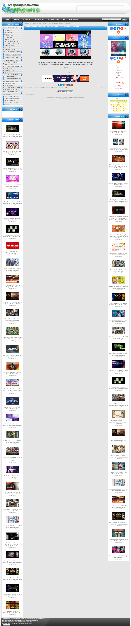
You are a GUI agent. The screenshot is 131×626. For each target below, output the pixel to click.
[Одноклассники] (65, 85)
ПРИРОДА (8, 47)
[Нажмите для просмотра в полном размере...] (65, 59)
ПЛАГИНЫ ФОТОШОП (11, 77)
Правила (16, 19)
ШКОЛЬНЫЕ (8, 32)
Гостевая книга (27, 19)
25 (125, 109)
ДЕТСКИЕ (7, 34)
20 (113, 109)
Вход (69, 98)
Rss (64, 19)
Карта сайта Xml (73, 19)
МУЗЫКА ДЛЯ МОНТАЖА (12, 98)
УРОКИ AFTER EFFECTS (12, 89)
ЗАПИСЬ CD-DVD (10, 72)
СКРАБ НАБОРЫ (9, 85)
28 (116, 111)
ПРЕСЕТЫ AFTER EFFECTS (13, 56)
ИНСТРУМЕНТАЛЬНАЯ (11, 102)
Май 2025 (118, 98)
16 (120, 107)
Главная (7, 19)
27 (113, 111)
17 (123, 107)
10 (123, 104)
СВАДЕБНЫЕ (8, 30)
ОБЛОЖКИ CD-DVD (10, 83)
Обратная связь (39, 19)
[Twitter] (62, 85)
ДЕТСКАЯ (7, 104)
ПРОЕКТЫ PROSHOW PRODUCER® (11, 63)
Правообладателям (53, 19)
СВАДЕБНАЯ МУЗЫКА (11, 96)
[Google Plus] (71, 85)
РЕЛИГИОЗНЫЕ (9, 40)
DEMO (65, 67)
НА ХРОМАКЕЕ (9, 38)
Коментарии (12, 138)
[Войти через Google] (125, 28)
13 (113, 107)
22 (118, 109)
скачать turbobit (65, 73)
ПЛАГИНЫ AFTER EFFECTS (13, 79)
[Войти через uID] (111, 28)
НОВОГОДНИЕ (9, 36)
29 (118, 111)
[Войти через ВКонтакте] (114, 28)
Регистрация (64, 98)
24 (123, 109)
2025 (30, 23)
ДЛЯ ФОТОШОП (9, 70)
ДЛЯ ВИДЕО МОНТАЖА (11, 68)
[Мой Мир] (68, 85)
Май (34, 23)
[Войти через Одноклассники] (118, 32)
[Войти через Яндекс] (121, 28)
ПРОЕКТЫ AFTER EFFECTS (13, 54)
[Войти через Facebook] (118, 28)
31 (123, 111)
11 (125, 104)
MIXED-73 (57, 87)
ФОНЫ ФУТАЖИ (9, 45)
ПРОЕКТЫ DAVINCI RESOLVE (13, 58)
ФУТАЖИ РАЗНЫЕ (10, 49)
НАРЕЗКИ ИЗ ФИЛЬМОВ (12, 44)
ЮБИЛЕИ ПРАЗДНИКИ (11, 42)
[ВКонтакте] (59, 85)
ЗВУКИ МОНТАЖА (10, 100)
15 (118, 107)
